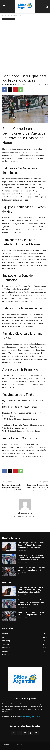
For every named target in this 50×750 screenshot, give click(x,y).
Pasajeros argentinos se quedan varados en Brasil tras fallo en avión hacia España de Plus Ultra (31, 557)
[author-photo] (25, 510)
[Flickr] (25, 733)
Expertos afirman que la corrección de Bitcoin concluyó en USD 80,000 (11, 487)
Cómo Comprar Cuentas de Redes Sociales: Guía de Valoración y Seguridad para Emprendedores (31, 545)
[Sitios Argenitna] (25, 679)
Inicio (4, 15)
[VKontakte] (36, 733)
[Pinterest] (15, 89)
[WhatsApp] (20, 89)
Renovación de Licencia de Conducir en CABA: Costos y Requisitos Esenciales (37, 487)
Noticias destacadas (14, 15)
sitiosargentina (10, 84)
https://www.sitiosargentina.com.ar (25, 516)
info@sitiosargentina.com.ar (31, 717)
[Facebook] (4, 89)
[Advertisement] (25, 48)
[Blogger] (13, 733)
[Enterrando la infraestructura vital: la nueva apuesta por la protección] (9, 571)
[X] (10, 89)
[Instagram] (30, 733)
